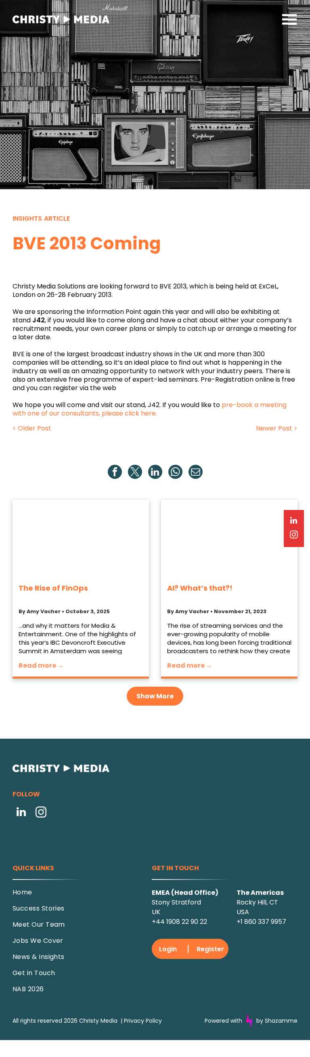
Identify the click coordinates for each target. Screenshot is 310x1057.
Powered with (223, 1021)
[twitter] (135, 473)
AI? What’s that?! (199, 588)
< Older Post (32, 428)
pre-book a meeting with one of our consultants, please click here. (150, 409)
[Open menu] (289, 19)
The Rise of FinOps (53, 588)
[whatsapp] (175, 473)
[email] (196, 473)
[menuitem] (74, 895)
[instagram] (41, 813)
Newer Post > (276, 428)
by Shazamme (276, 1021)
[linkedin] (155, 473)
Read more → (41, 665)
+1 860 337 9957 (261, 921)
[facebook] (115, 473)
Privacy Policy (143, 1021)
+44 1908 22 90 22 (179, 921)
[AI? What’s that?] (229, 538)
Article (57, 218)
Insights (27, 218)
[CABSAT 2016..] (81, 538)
